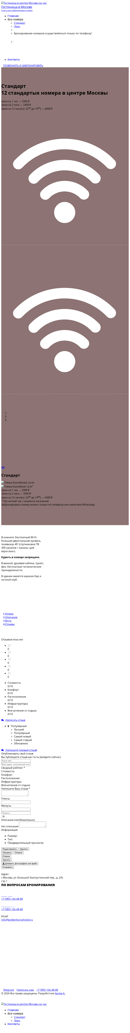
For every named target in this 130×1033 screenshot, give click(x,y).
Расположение (10, 778)
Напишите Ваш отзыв (15, 788)
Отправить (8, 867)
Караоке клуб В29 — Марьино (111, 996)
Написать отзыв (15, 720)
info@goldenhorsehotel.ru (17, 919)
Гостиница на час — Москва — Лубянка (78, 1001)
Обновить (7, 852)
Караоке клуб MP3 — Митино (45, 999)
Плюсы (5, 798)
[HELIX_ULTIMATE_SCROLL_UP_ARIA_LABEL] (2, 1030)
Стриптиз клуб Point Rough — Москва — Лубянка (72, 996)
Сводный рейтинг (13, 767)
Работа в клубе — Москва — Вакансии (109, 999)
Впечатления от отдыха (15, 785)
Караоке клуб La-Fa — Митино (16, 999)
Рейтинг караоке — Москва (46, 1001)
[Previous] (2, 467)
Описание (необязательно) (18, 820)
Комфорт (6, 774)
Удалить (24, 849)
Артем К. (60, 993)
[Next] (4, 467)
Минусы (6, 805)
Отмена (18, 852)
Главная (13, 16)
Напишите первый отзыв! (21, 750)
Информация (9, 830)
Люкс (17, 26)
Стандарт (19, 23)
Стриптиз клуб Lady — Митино (75, 999)
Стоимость (7, 771)
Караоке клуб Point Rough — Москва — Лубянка (26, 996)
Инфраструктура (11, 781)
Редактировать (10, 849)
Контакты (14, 59)
